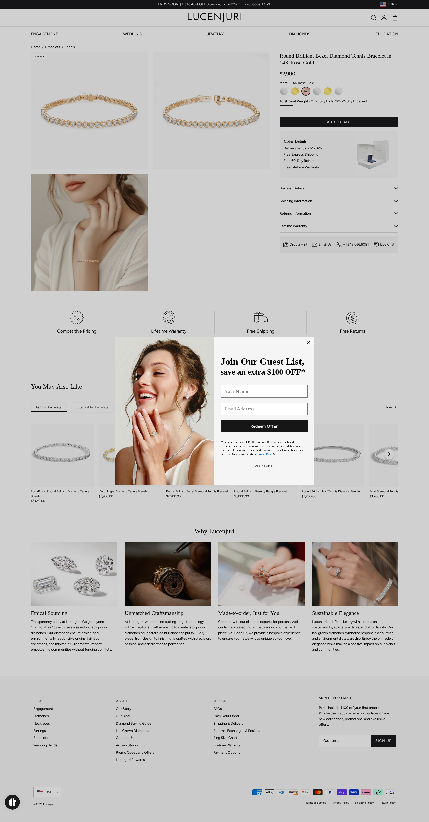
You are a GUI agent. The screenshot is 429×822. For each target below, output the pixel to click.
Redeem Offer (264, 426)
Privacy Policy (265, 453)
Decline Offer (264, 465)
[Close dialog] (308, 343)
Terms (278, 453)
